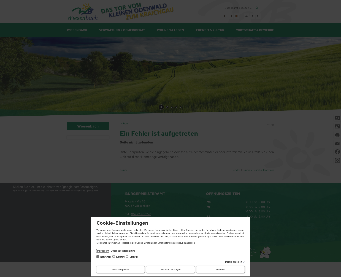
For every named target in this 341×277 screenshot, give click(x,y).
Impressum (102, 250)
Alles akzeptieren (120, 269)
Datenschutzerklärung (123, 250)
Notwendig (106, 257)
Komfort (120, 257)
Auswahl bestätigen (170, 269)
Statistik (133, 257)
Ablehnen (220, 269)
